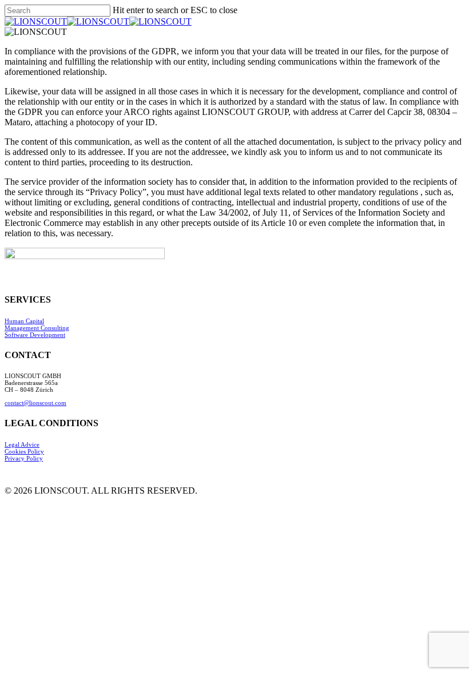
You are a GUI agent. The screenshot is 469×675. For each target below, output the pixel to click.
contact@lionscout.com (35, 402)
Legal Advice (22, 444)
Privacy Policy (24, 458)
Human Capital (24, 320)
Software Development (35, 334)
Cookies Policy (24, 451)
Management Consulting (37, 327)
